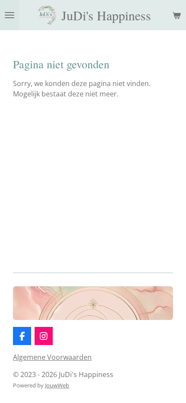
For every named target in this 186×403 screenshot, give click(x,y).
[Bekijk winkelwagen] (176, 15)
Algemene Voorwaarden (52, 357)
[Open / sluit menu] (9, 15)
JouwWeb (57, 385)
